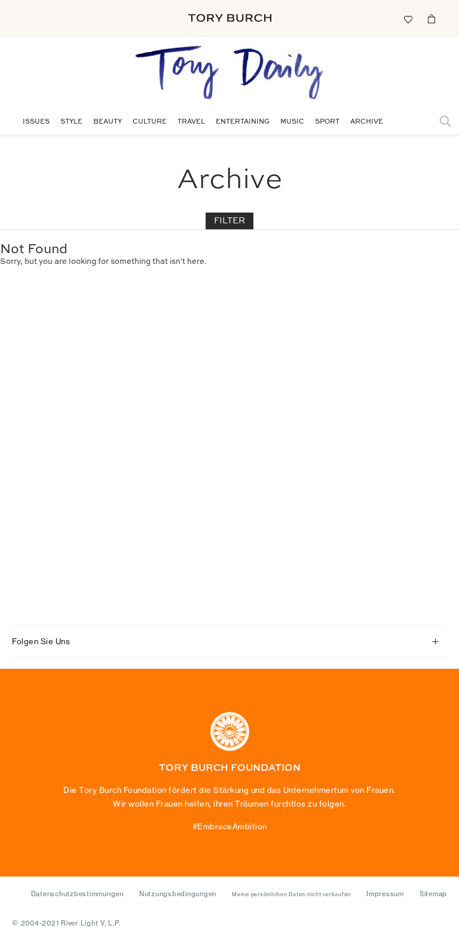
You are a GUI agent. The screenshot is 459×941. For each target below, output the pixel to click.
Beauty (107, 122)
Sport (327, 122)
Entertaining (243, 122)
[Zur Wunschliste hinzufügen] (408, 18)
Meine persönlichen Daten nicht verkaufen (291, 894)
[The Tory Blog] (229, 73)
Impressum (385, 894)
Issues (36, 122)
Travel (191, 122)
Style (71, 122)
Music (292, 122)
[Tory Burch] (229, 18)
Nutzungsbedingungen (177, 894)
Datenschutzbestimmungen (77, 894)
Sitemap (433, 894)
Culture (150, 122)
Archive (366, 122)
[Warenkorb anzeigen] (431, 18)
